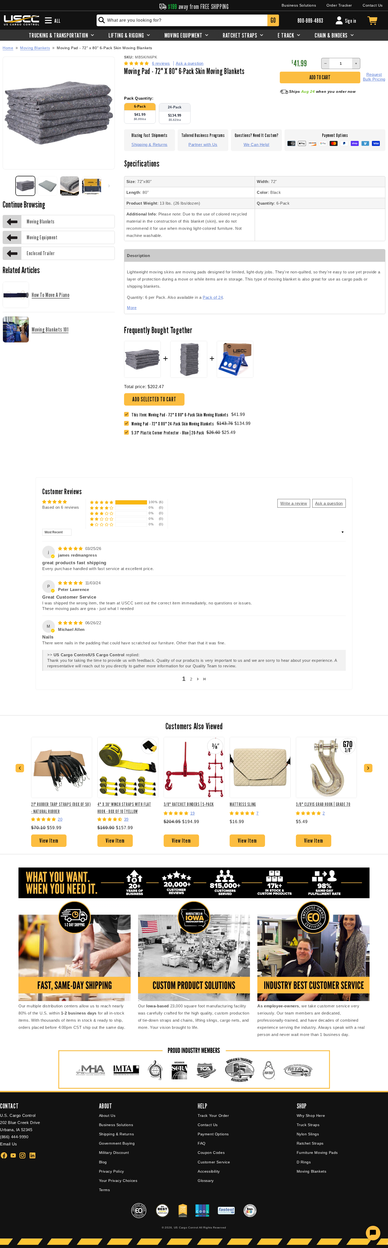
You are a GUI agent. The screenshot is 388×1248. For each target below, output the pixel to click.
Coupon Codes (211, 1152)
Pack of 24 (213, 297)
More (131, 307)
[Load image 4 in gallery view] (91, 186)
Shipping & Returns (149, 144)
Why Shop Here (311, 1115)
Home (8, 48)
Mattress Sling (243, 804)
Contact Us (373, 5)
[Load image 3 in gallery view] (69, 186)
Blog (103, 1162)
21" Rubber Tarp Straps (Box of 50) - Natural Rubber (61, 807)
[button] (137, 63)
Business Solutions (299, 5)
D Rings (304, 1162)
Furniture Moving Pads (317, 1152)
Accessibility (209, 1171)
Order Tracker (339, 5)
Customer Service (214, 1162)
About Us (107, 1115)
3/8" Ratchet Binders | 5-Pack (189, 804)
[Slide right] (109, 186)
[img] (71, 548)
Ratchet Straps (310, 1143)
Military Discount (114, 1152)
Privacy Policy (111, 1171)
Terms (104, 1190)
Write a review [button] (293, 503)
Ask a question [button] (329, 503)
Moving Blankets (35, 48)
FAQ (202, 1143)
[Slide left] (8, 186)
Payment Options (213, 1134)
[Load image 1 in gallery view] (25, 186)
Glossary (206, 1180)
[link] (174, 424)
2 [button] (191, 679)
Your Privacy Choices (118, 1180)
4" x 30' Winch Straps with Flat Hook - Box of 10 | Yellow (124, 807)
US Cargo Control (186, 1227)
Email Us (8, 1144)
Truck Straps (308, 1125)
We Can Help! (256, 144)
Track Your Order (213, 1115)
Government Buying (117, 1143)
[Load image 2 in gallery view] (47, 186)
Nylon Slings (308, 1134)
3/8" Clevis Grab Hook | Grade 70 (323, 804)
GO (273, 20)
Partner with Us (202, 144)
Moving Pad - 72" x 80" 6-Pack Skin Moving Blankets (104, 48)
